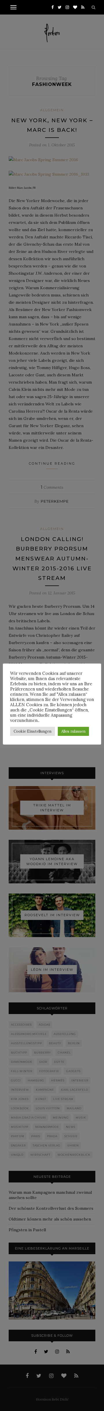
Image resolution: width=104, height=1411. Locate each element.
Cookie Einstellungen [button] (32, 731)
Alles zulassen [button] (73, 731)
